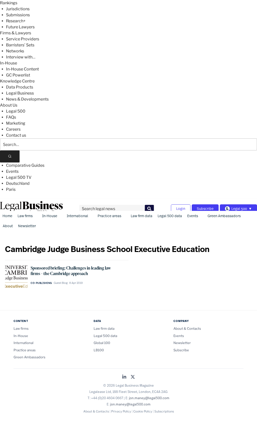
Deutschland (18, 183)
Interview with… (20, 57)
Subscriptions (164, 411)
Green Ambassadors (224, 215)
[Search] (10, 156)
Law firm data (141, 215)
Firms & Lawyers (15, 33)
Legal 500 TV (18, 177)
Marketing (15, 123)
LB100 (99, 350)
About (8, 225)
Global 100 (102, 343)
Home (7, 215)
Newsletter (27, 225)
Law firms (25, 215)
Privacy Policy (121, 411)
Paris (11, 189)
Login (180, 208)
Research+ (16, 21)
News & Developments (27, 99)
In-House (8, 63)
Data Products (19, 87)
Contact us (16, 135)
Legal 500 (15, 111)
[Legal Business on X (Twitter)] (133, 377)
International (77, 215)
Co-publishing (41, 283)
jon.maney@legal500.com (149, 398)
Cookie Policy (142, 411)
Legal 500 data (170, 215)
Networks (15, 51)
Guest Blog (61, 283)
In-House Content (22, 69)
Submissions (18, 15)
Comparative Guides (25, 165)
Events (12, 171)
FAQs (11, 117)
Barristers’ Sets (20, 45)
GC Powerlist (18, 75)
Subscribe (205, 208)
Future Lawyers (20, 27)
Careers (13, 129)
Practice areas (109, 215)
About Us (8, 105)
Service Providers (22, 39)
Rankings (8, 3)
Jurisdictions (18, 9)
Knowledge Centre (17, 81)
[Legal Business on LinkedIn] (124, 377)
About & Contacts (187, 328)
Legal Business (20, 93)
